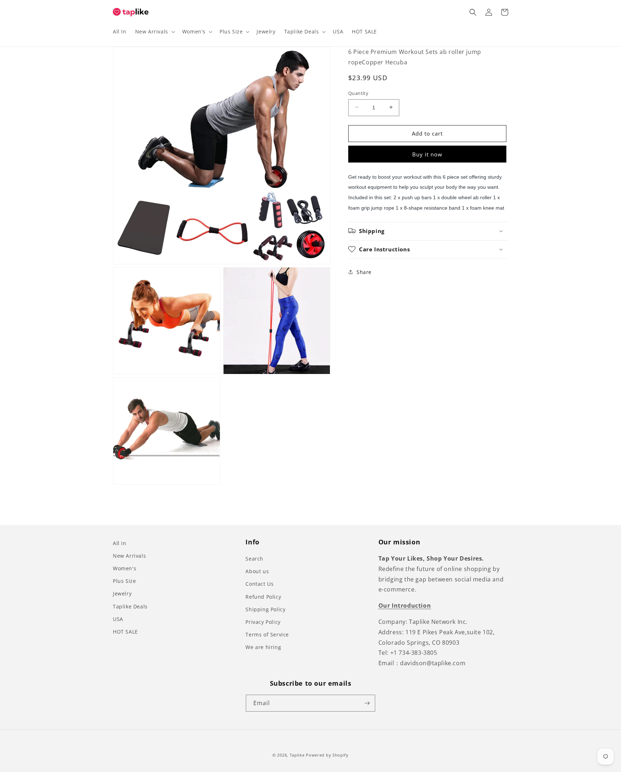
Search (254, 558)
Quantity (358, 93)
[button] (154, 31)
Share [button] (364, 271)
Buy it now (427, 153)
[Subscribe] (367, 703)
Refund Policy (263, 596)
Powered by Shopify (327, 755)
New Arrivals (129, 555)
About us (257, 571)
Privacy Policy (262, 621)
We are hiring (263, 647)
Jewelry (122, 593)
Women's (124, 568)
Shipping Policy (265, 609)
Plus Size (124, 580)
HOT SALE (125, 631)
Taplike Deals (130, 606)
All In (119, 543)
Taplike (297, 755)
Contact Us (259, 583)
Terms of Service (267, 634)
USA (118, 619)
